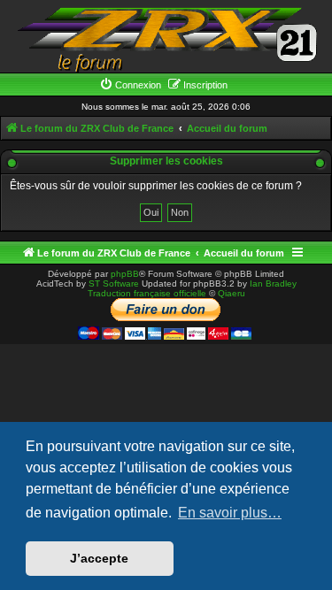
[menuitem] (130, 85)
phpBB (125, 274)
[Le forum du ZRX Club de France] (166, 38)
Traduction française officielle (147, 293)
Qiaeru (231, 293)
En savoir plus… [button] (230, 512)
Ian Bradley (273, 283)
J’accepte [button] (99, 558)
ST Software (114, 283)
